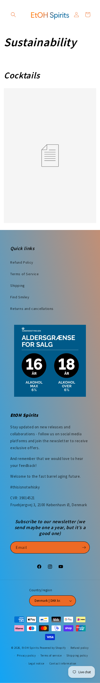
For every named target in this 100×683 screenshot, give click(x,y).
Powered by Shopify (53, 648)
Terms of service (51, 655)
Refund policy (80, 648)
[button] (13, 14)
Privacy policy (26, 655)
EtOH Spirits (30, 648)
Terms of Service (24, 274)
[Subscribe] (83, 547)
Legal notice (36, 663)
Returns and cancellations (32, 308)
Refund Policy (21, 262)
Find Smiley (19, 297)
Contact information (62, 663)
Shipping (17, 285)
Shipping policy (77, 655)
